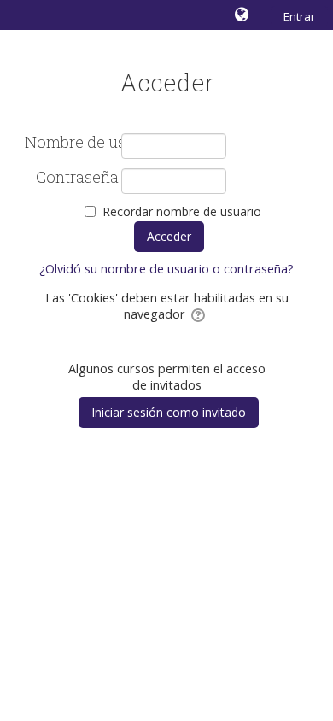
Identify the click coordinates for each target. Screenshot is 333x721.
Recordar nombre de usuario (181, 211)
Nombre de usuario (72, 142)
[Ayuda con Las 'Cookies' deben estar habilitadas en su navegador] (199, 314)
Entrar (299, 16)
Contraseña (77, 177)
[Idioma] (244, 14)
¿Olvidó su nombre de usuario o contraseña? (166, 269)
